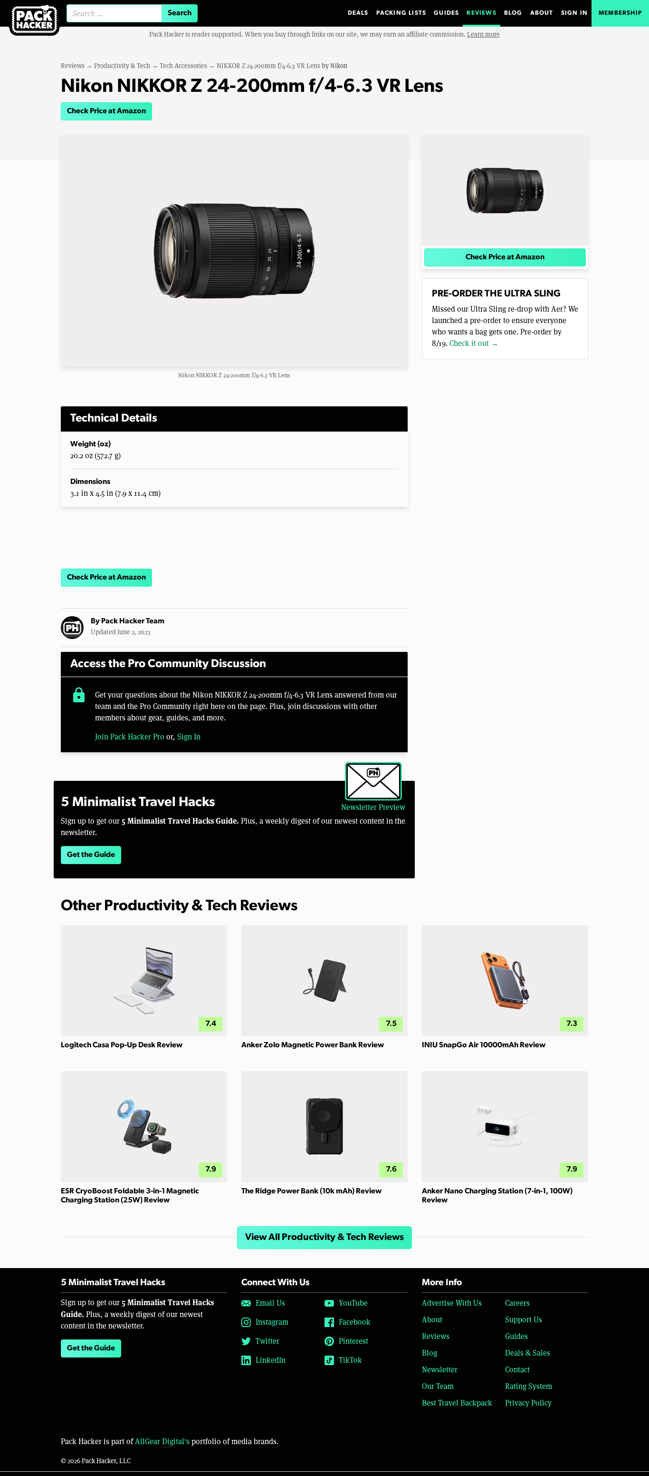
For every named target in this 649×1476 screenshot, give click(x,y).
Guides (446, 13)
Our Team (438, 1386)
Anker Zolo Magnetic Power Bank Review (312, 1045)
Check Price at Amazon (106, 111)
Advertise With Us (452, 1303)
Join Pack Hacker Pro (129, 737)
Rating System (528, 1386)
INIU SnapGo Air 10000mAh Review (483, 1045)
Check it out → (473, 343)
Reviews (481, 13)
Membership (620, 13)
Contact (517, 1370)
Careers (517, 1303)
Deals (358, 13)
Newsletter (440, 1370)
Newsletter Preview (373, 807)
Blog (513, 13)
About (542, 13)
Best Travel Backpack (457, 1403)
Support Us (523, 1320)
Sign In (574, 13)
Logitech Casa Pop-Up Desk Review (121, 1045)
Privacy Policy (528, 1403)
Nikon (338, 65)
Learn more (483, 34)
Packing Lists (401, 13)
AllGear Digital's (162, 1441)
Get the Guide (91, 855)
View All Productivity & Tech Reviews (324, 1237)
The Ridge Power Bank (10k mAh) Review (311, 1191)
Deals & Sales (527, 1353)
